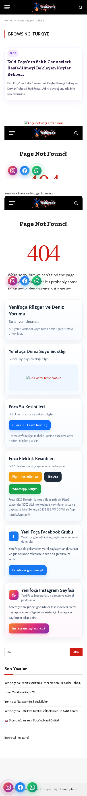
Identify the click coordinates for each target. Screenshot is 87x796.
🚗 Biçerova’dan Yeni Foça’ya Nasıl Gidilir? (31, 720)
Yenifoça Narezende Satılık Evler (26, 702)
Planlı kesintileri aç (25, 477)
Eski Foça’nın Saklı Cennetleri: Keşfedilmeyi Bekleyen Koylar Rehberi (39, 68)
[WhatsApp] (32, 787)
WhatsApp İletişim (24, 489)
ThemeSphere (67, 789)
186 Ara (53, 477)
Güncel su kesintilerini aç (29, 425)
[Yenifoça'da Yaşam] (46, 7)
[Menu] (7, 7)
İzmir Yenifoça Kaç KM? (19, 692)
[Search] (80, 7)
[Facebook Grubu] (20, 787)
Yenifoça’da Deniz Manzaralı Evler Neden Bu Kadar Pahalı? (42, 683)
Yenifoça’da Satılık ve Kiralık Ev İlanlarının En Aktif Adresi (41, 711)
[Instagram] (8, 787)
